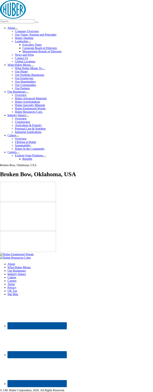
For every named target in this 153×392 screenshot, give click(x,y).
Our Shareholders (25, 81)
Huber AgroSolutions (27, 101)
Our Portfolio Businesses (29, 74)
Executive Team (31, 44)
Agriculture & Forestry (28, 125)
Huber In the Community (30, 148)
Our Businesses (16, 91)
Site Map (12, 294)
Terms (11, 284)
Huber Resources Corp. (29, 111)
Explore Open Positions (29, 155)
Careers (11, 152)
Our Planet (21, 71)
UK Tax (12, 290)
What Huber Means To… (30, 68)
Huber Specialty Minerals (30, 105)
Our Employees (24, 78)
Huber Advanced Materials (31, 98)
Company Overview (27, 31)
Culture (11, 135)
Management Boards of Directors (42, 51)
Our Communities (25, 85)
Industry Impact (16, 115)
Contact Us (21, 58)
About (11, 27)
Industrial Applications (28, 132)
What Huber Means (19, 64)
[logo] (13, 17)
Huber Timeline (24, 38)
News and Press (24, 54)
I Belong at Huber (25, 142)
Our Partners (22, 88)
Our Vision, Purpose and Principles (35, 34)
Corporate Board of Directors (39, 48)
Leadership (21, 41)
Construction (22, 121)
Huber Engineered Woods (30, 108)
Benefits (27, 158)
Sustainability (23, 145)
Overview (21, 95)
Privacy (11, 287)
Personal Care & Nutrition (30, 128)
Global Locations (25, 61)
